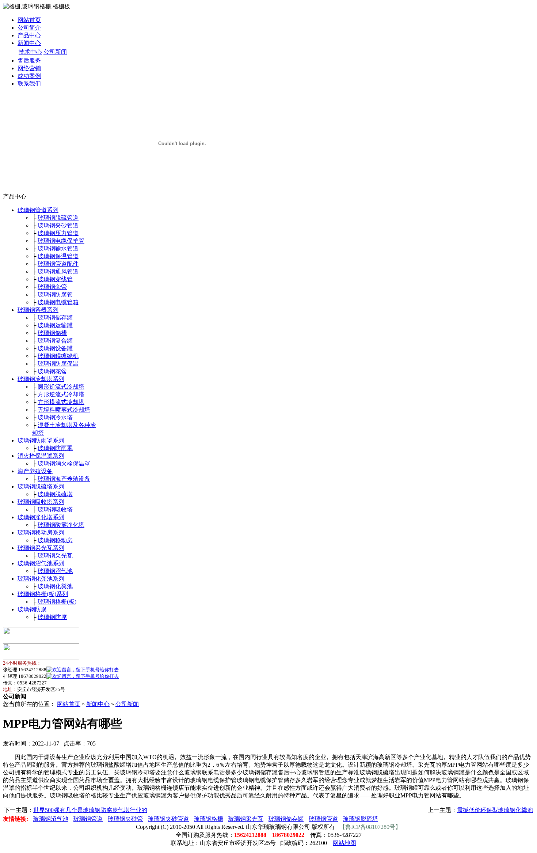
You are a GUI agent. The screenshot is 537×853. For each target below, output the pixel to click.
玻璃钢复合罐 (55, 340)
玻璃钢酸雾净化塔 (61, 525)
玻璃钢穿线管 (55, 279)
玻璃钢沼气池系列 (41, 563)
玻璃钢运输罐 (55, 325)
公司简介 (29, 27)
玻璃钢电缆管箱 (58, 302)
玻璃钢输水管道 (58, 248)
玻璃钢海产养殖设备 (64, 479)
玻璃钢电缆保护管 (61, 241)
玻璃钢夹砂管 (125, 819)
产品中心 (29, 35)
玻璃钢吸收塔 (55, 509)
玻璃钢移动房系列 (41, 532)
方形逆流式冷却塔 (61, 394)
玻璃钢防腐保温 (58, 364)
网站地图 (344, 843)
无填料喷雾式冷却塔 (64, 410)
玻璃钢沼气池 (55, 571)
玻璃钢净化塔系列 (41, 517)
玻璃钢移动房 (55, 540)
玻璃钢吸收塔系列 (41, 502)
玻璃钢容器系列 (38, 310)
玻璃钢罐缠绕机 (58, 356)
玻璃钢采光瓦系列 (41, 548)
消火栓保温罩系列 (41, 456)
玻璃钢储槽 (52, 333)
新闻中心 (29, 43)
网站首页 (29, 20)
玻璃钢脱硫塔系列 (41, 486)
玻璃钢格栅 (208, 819)
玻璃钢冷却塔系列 (41, 379)
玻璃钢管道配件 (58, 264)
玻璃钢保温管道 (58, 256)
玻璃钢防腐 (32, 609)
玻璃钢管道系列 (38, 210)
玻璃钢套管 (52, 287)
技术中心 (30, 52)
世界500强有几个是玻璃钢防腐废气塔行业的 (90, 810)
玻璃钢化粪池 (55, 586)
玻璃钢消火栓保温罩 (64, 463)
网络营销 (29, 68)
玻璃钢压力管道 (58, 233)
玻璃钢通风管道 (58, 271)
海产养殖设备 (35, 471)
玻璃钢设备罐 (55, 348)
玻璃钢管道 (88, 819)
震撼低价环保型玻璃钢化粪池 (495, 810)
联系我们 (29, 83)
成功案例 (29, 76)
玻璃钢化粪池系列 (41, 578)
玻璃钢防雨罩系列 (41, 440)
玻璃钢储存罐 (55, 317)
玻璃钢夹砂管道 (58, 225)
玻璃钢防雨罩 (55, 448)
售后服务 (29, 60)
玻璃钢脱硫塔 (55, 494)
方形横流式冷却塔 (61, 402)
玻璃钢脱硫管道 (58, 218)
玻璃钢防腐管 (55, 294)
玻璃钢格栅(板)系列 (43, 594)
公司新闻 (55, 52)
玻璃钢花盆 (52, 371)
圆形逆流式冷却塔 (61, 387)
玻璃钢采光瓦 (55, 555)
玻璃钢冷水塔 (55, 417)
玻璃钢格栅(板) (57, 602)
